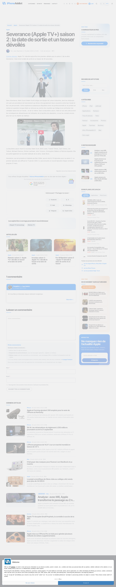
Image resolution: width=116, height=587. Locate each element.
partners (13, 567)
